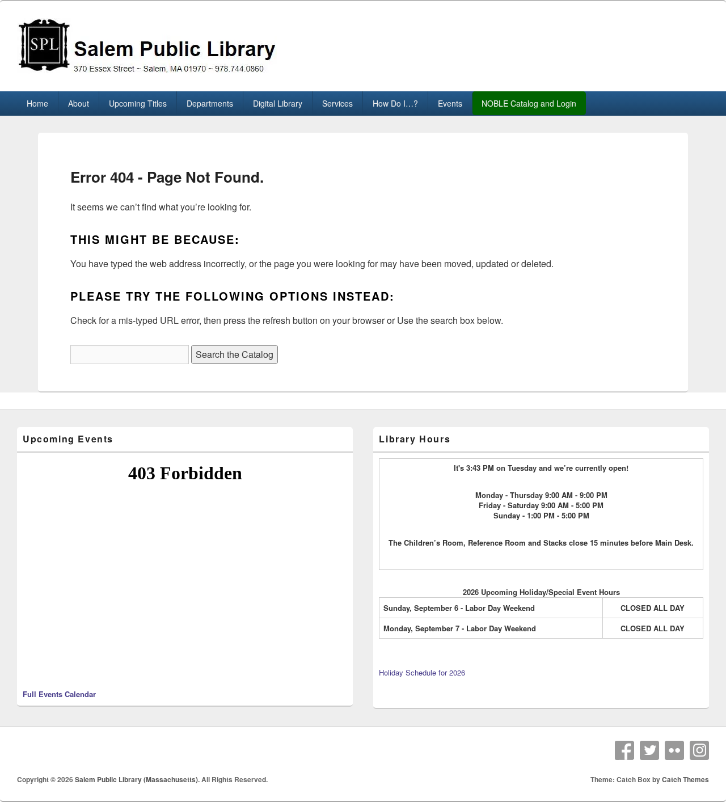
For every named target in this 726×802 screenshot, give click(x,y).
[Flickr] (674, 750)
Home (37, 103)
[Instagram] (699, 750)
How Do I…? (395, 103)
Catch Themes (685, 779)
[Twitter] (649, 750)
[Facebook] (624, 750)
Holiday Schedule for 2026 (422, 672)
